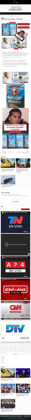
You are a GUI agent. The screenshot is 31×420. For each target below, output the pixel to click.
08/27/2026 (18, 172)
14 (19, 347)
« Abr (14, 354)
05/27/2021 (3, 20)
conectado (10, 194)
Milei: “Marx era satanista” (20, 378)
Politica (2, 361)
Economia (18, 166)
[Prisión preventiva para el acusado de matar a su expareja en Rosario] (8, 388)
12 (11, 347)
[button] (1, 13)
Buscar (2, 206)
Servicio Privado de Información (16, 9)
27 (15, 350)
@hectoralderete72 (15, 201)
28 (19, 350)
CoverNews (22, 418)
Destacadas (3, 356)
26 (11, 350)
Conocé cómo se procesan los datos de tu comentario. (20, 195)
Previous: (8, 152)
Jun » (16, 354)
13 (15, 347)
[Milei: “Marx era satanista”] (23, 373)
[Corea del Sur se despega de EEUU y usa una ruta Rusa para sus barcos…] (8, 179)
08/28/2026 (3, 381)
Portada (2, 166)
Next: (22, 152)
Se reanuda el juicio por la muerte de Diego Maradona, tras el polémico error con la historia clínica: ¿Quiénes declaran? (22, 395)
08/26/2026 (3, 187)
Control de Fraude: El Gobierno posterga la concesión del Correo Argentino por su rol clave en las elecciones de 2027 (7, 169)
